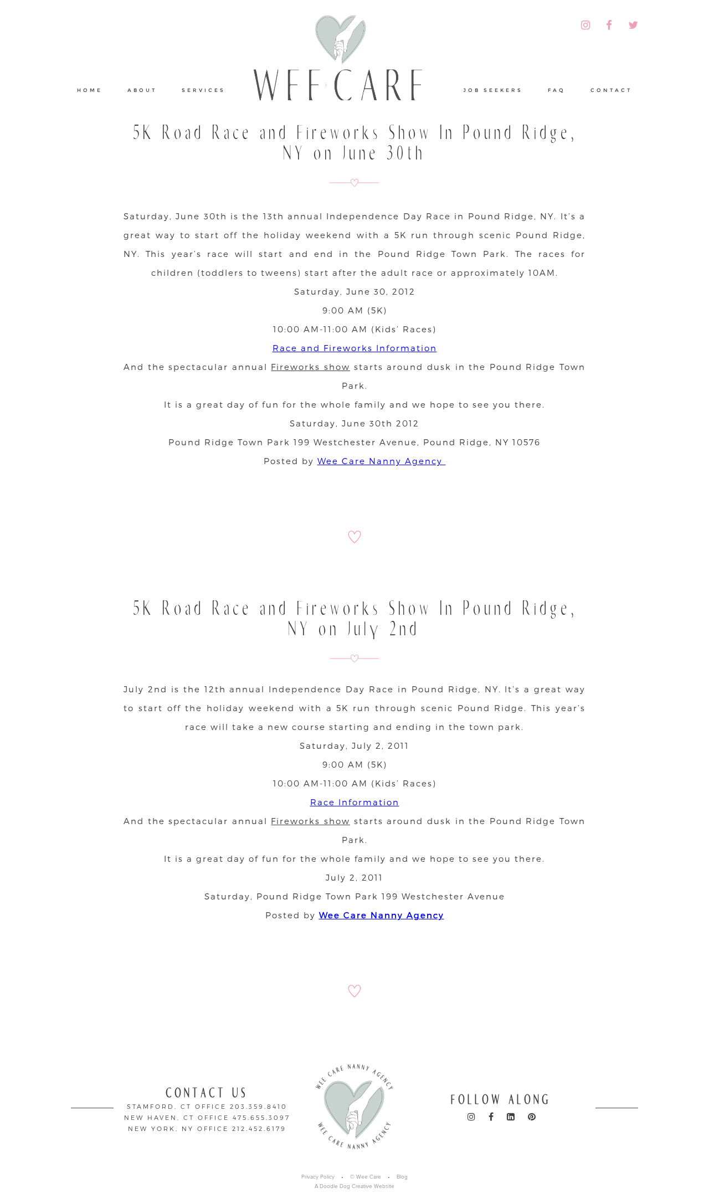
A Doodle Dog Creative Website (354, 1186)
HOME (89, 90)
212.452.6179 (259, 1128)
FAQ (557, 90)
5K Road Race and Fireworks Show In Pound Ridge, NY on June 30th (354, 142)
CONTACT (611, 90)
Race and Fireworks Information (355, 348)
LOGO (344, 69)
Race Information (354, 802)
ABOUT (142, 90)
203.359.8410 (258, 1106)
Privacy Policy (318, 1177)
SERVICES (203, 90)
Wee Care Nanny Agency (381, 461)
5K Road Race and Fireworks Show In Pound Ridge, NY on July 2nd (354, 618)
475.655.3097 (261, 1117)
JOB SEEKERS (493, 90)
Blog (402, 1177)
